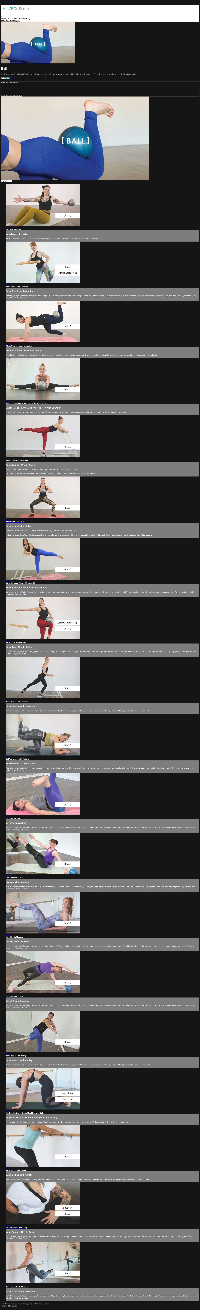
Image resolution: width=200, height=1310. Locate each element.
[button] (2, 16)
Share (12, 78)
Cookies (19, 1304)
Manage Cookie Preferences (33, 1304)
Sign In (17, 21)
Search (11, 19)
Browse (4, 19)
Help (3, 1304)
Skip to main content (8, 2)
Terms (7, 1304)
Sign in (30, 19)
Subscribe (5, 78)
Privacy (13, 1304)
